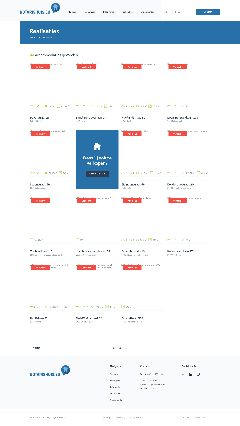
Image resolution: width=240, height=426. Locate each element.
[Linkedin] (179, 12)
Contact (208, 11)
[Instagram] (182, 12)
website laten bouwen (187, 417)
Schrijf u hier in (97, 173)
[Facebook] (175, 12)
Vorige (36, 347)
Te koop (73, 12)
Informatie (108, 12)
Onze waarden (147, 12)
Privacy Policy (135, 417)
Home (32, 37)
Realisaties (127, 12)
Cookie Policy (119, 417)
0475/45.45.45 (150, 380)
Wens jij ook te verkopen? (97, 160)
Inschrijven (89, 12)
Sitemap (106, 417)
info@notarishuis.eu (156, 384)
